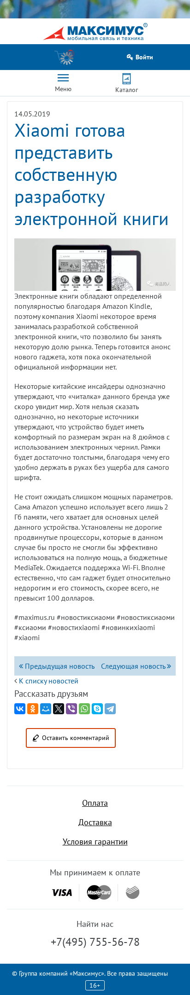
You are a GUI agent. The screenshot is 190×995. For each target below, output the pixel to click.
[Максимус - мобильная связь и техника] (95, 31)
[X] (58, 708)
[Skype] (97, 708)
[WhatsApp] (84, 708)
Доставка (95, 822)
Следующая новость (134, 666)
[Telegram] (110, 708)
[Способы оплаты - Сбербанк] (132, 892)
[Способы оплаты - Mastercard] (99, 892)
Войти (144, 57)
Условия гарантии (95, 841)
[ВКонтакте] (19, 708)
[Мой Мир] (45, 708)
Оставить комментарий (75, 738)
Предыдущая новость (59, 666)
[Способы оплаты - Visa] (62, 892)
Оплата (95, 803)
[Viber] (71, 708)
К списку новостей (48, 680)
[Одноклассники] (32, 708)
